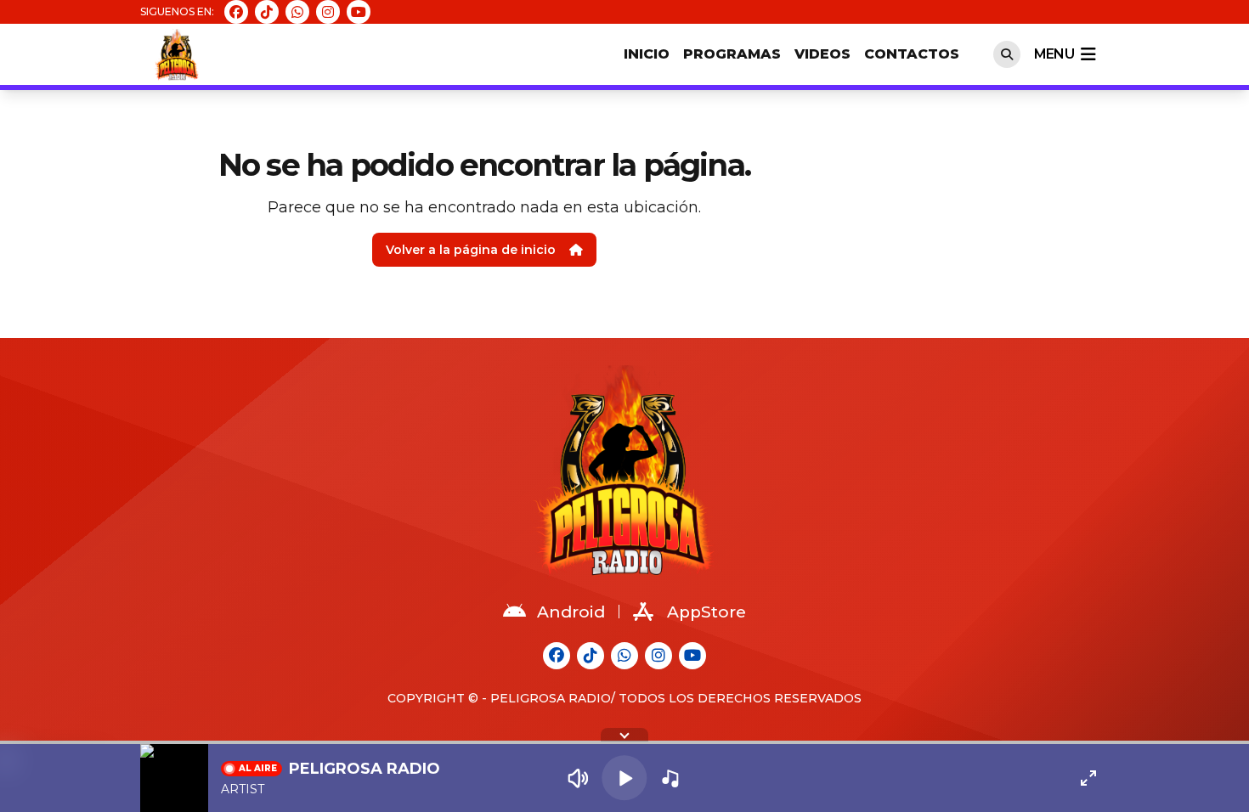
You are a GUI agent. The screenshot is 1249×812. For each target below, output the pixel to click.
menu (1054, 54)
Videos (822, 54)
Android (571, 612)
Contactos (911, 54)
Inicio (647, 54)
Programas (732, 54)
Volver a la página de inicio (471, 249)
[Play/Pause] (624, 777)
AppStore (706, 612)
